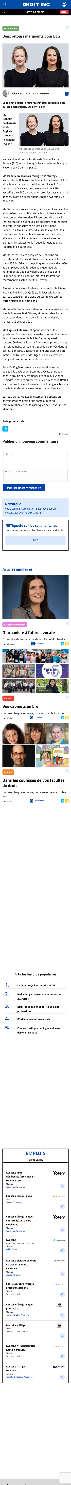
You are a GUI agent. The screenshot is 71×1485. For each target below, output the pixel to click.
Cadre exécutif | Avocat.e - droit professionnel (21, 1286)
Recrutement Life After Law (17, 1314)
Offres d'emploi (35, 12)
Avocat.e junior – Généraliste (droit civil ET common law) (20, 1176)
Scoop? (64, 11)
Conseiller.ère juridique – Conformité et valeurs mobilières (20, 1220)
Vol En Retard (11, 1249)
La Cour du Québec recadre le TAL (36, 985)
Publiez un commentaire (24, 487)
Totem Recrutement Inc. (16, 1186)
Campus (8, 772)
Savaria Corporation (14, 1202)
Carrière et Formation (14, 624)
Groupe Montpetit (13, 1274)
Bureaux (8, 698)
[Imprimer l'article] (66, 643)
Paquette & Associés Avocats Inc (19, 1376)
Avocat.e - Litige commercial (15, 1368)
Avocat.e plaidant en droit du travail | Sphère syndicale (21, 1264)
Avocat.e (11, 1240)
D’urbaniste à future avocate (33, 1019)
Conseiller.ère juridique (19, 1196)
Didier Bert (16, 93)
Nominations (10, 28)
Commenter (40, 643)
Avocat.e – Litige (15, 1325)
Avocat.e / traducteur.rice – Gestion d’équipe (22, 1348)
